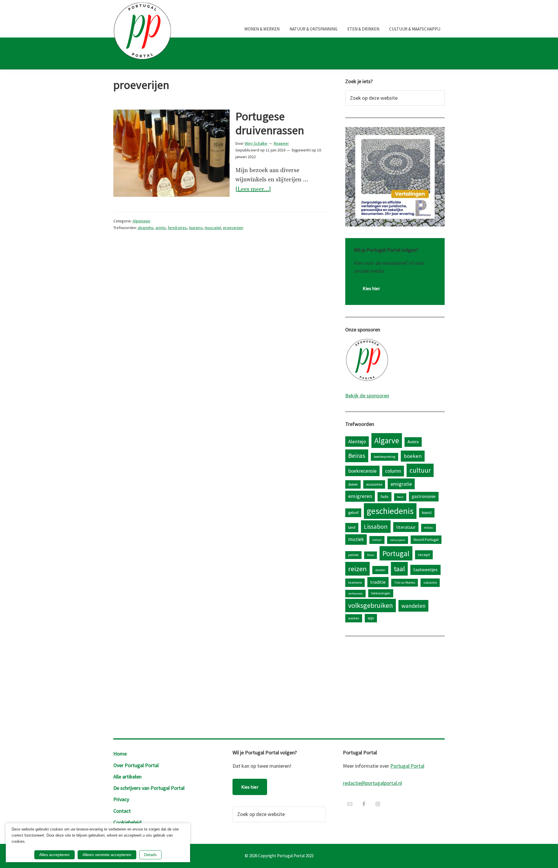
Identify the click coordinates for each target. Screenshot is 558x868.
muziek (356, 539)
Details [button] (150, 854)
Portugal (395, 553)
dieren (353, 484)
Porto (370, 555)
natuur (377, 540)
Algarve (386, 440)
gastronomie (424, 496)
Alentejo (357, 441)
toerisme (355, 582)
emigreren (360, 496)
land (351, 527)
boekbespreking (384, 457)
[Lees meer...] (253, 189)
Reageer (281, 143)
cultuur (420, 470)
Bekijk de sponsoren (367, 395)
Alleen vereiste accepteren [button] (107, 854)
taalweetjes (425, 570)
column (393, 470)
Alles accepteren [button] (54, 854)
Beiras (356, 455)
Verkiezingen (380, 593)
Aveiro (413, 441)
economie (374, 484)
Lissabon (376, 526)
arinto (160, 227)
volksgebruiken (370, 605)
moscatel (213, 227)
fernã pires (177, 227)
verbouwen (355, 593)
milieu (428, 528)
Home (120, 753)
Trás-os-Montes (404, 583)
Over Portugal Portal (136, 765)
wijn (371, 618)
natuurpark (397, 540)
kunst (427, 512)
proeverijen (233, 227)
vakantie (430, 582)
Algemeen (141, 221)
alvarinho (145, 227)
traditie (378, 582)
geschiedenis (390, 511)
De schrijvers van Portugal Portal (149, 788)
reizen (357, 568)
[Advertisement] (395, 686)
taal (399, 568)
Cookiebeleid (127, 822)
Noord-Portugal (426, 539)
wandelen (413, 605)
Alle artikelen (127, 776)
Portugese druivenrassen (269, 123)
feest (400, 497)
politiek (353, 555)
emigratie (401, 484)
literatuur (406, 527)
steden (380, 570)
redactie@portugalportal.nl (372, 783)
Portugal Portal (407, 765)
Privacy (121, 799)
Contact (122, 811)
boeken (413, 456)
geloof (353, 512)
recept (424, 554)
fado (384, 496)
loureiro (196, 227)
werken (353, 618)
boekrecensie (362, 471)
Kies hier (371, 288)
